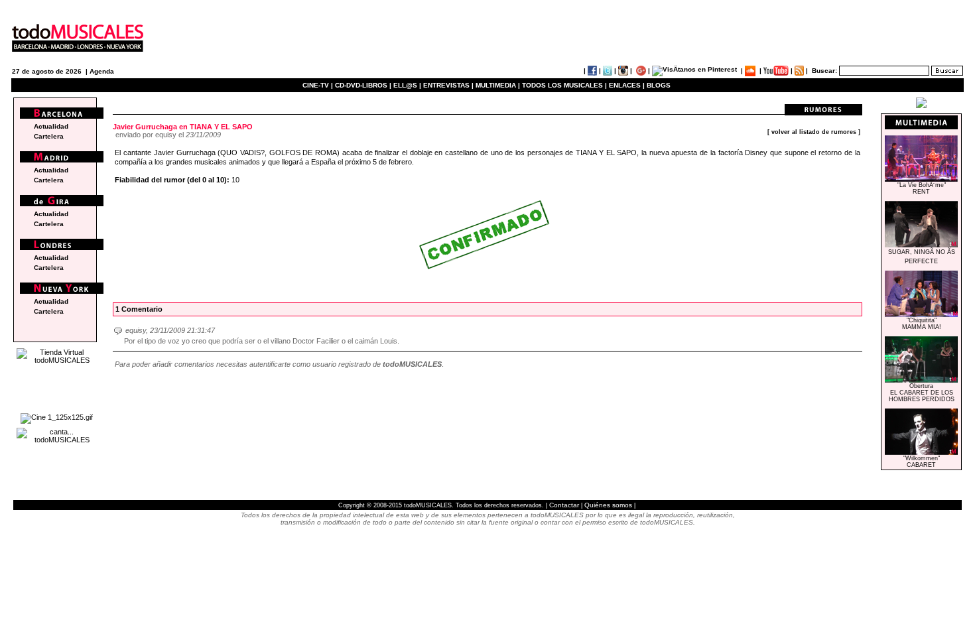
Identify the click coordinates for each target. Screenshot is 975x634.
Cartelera (49, 136)
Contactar (564, 505)
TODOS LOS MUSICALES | (564, 85)
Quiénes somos (608, 505)
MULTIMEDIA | (498, 85)
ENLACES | (627, 85)
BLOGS (659, 85)
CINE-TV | (318, 85)
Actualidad (51, 126)
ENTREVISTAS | (448, 85)
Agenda (102, 71)
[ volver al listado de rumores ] (813, 132)
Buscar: (824, 70)
